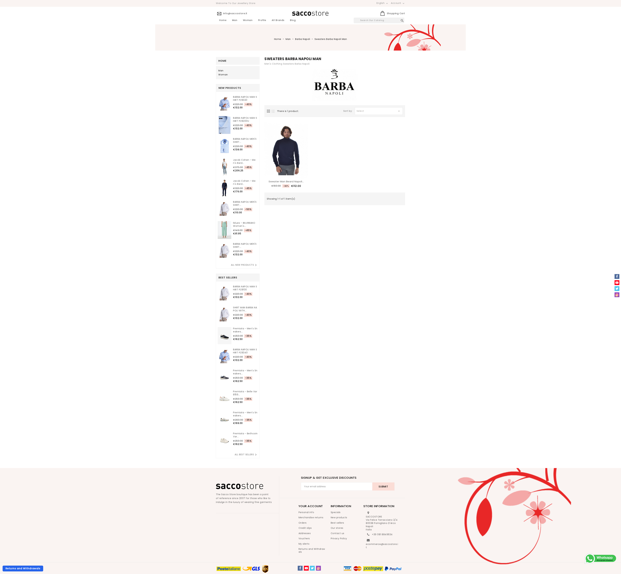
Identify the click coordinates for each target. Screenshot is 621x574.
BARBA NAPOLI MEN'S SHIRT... (244, 140)
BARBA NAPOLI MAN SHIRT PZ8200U (245, 119)
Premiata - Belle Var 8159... (245, 393)
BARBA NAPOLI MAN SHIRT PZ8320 (245, 98)
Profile (262, 20)
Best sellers (337, 522)
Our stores (337, 528)
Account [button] (398, 3)
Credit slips (305, 528)
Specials (336, 512)
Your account (311, 506)
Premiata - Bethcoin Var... (245, 435)
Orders (303, 522)
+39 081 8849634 (382, 534)
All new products (244, 265)
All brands (278, 20)
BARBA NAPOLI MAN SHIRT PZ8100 (245, 288)
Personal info (306, 512)
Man (234, 20)
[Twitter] (312, 568)
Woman (248, 20)
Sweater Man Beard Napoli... (286, 181)
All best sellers (246, 455)
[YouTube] (306, 568)
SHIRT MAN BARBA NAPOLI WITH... (245, 309)
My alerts (304, 543)
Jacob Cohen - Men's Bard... (244, 161)
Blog (293, 20)
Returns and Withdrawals (312, 550)
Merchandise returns (311, 517)
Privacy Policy (339, 538)
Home (222, 20)
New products (339, 517)
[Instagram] (318, 568)
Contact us (337, 533)
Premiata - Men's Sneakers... (245, 330)
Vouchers (304, 538)
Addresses (305, 533)
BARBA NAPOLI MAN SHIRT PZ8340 (245, 351)
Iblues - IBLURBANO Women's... (244, 224)
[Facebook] (300, 568)
